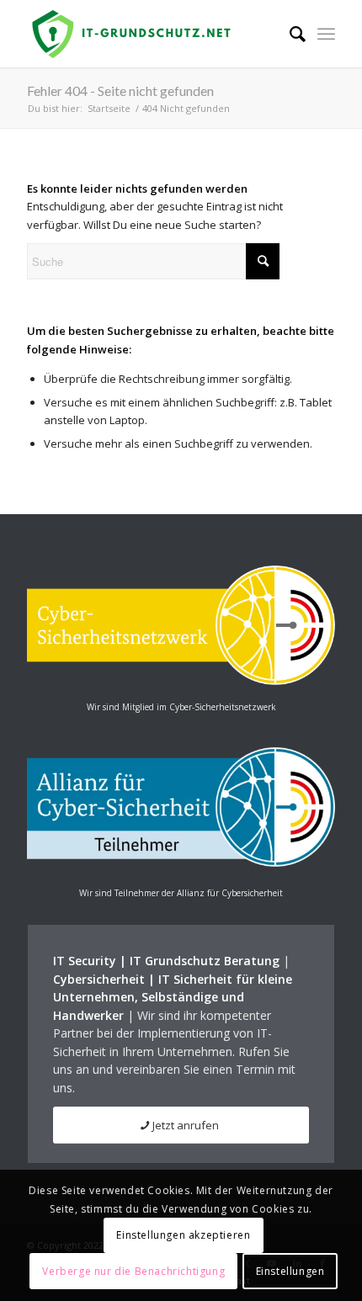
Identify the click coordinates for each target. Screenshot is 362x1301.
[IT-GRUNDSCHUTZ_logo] (150, 33)
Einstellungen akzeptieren (183, 1235)
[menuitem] (289, 33)
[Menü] (326, 33)
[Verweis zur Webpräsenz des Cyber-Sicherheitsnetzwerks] (180, 680)
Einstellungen (290, 1271)
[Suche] (289, 33)
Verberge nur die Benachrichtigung (133, 1271)
